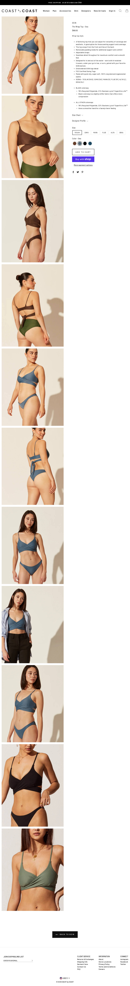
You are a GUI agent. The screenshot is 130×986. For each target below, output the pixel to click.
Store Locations (105, 962)
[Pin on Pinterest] (82, 172)
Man (54, 11)
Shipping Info (82, 962)
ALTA (113, 132)
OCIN (74, 23)
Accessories (65, 11)
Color (76, 138)
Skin (76, 11)
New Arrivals (100, 11)
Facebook (124, 962)
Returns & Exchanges (85, 959)
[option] (65, 2)
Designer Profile (79, 121)
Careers (102, 969)
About (101, 959)
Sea (80, 143)
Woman (46, 11)
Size (74, 128)
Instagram (124, 959)
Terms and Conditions (107, 967)
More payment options (83, 165)
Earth (75, 143)
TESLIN (77, 132)
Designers (86, 11)
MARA (95, 132)
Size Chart (76, 115)
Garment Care (82, 964)
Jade (90, 143)
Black (85, 143)
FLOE (104, 132)
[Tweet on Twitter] (78, 172)
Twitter (123, 964)
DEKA (121, 132)
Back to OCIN (67, 934)
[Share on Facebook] (73, 172)
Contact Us (81, 967)
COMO (86, 132)
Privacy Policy (104, 964)
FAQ (78, 969)
